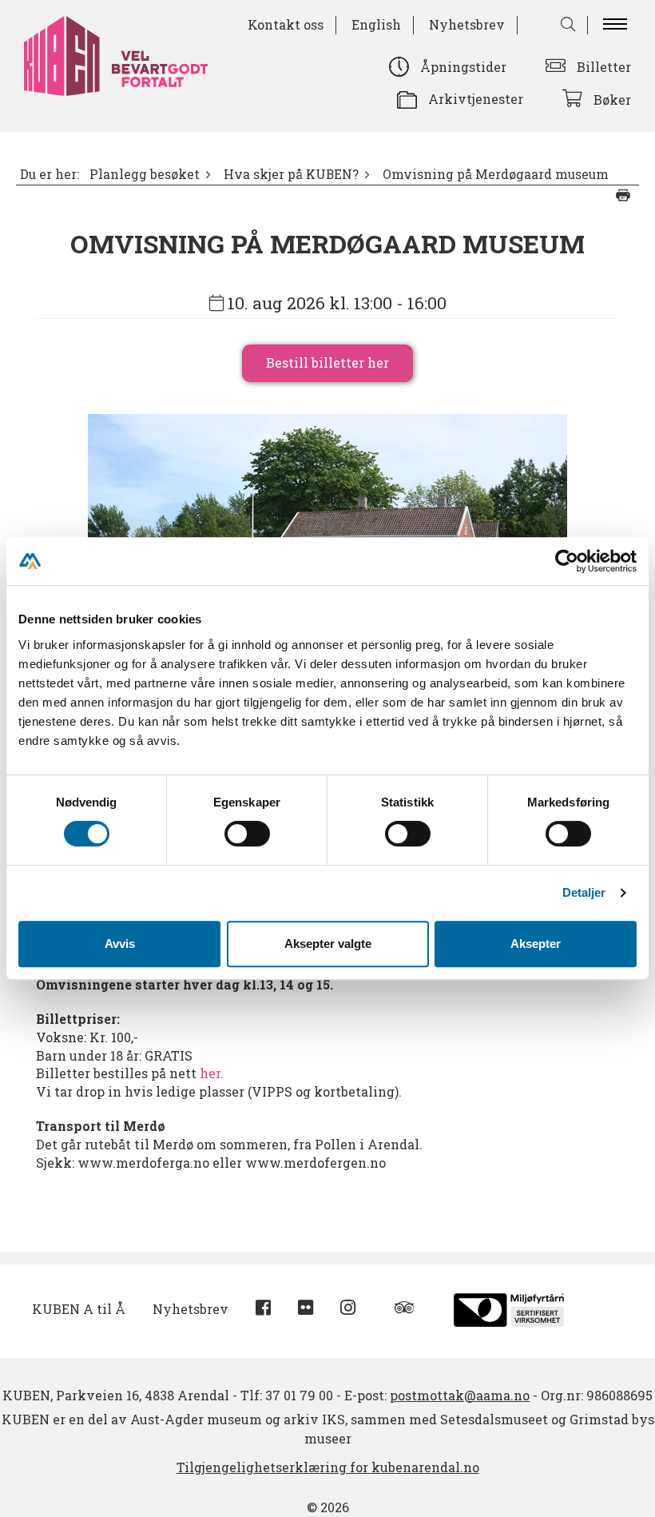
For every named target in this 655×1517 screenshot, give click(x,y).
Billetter (604, 66)
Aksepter (535, 943)
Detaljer (584, 892)
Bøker (612, 99)
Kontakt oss (286, 24)
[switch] (247, 833)
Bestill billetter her (327, 362)
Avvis (120, 943)
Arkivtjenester (475, 98)
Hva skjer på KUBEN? (291, 174)
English (376, 24)
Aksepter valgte (327, 943)
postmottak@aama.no (460, 1395)
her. (212, 1073)
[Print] (623, 195)
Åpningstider (463, 66)
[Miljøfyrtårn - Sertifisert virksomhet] (509, 1308)
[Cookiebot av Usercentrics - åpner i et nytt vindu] (567, 561)
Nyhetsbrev (467, 24)
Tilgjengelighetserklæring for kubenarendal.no (328, 1467)
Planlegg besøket (144, 174)
